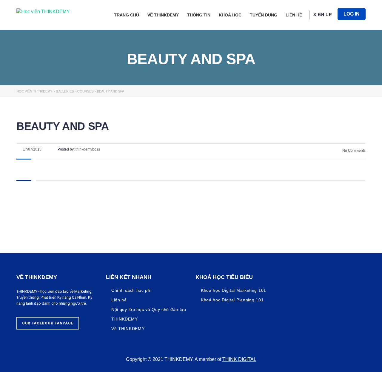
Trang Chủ (126, 15)
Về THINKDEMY (163, 15)
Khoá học (230, 15)
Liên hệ (294, 15)
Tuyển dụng (263, 15)
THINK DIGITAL (239, 359)
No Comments (353, 150)
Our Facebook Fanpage (47, 323)
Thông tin (198, 15)
